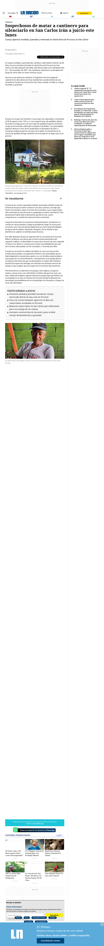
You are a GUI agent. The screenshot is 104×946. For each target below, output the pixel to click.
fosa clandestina (41, 922)
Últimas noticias (46, 13)
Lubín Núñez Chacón (39, 917)
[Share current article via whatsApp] (93, 16)
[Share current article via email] (10, 16)
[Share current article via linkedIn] (73, 16)
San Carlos (28, 922)
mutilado (52, 917)
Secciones (12, 13)
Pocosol (18, 917)
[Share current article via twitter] (52, 16)
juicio (26, 917)
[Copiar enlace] (61, 198)
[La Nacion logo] (29, 12)
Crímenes (9, 22)
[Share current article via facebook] (31, 16)
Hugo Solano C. (12, 50)
